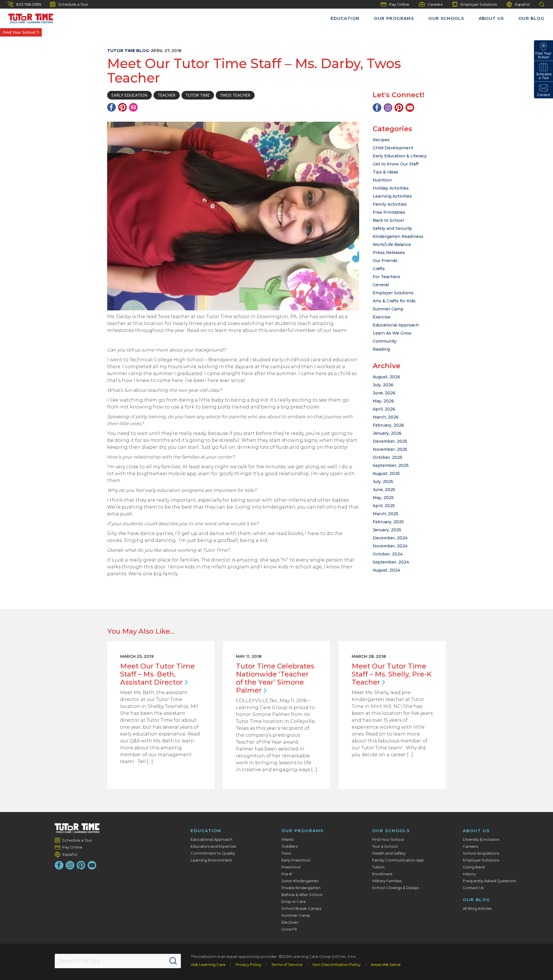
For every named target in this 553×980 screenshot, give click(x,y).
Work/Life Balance (392, 244)
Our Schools (446, 18)
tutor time (198, 95)
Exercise (382, 317)
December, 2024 (390, 537)
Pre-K (286, 874)
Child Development (393, 147)
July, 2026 (383, 384)
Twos (286, 853)
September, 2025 (391, 465)
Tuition (378, 867)
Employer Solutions (479, 4)
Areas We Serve (386, 964)
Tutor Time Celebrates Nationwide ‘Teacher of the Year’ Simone (275, 678)
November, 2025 (390, 449)
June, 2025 (384, 489)
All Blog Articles (477, 908)
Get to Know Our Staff (395, 164)
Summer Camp (388, 309)
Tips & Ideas (385, 172)
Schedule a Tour (73, 4)
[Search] (173, 961)
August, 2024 (386, 570)
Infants (287, 839)
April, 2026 (384, 409)
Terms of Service (286, 964)
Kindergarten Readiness (398, 236)
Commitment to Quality (213, 853)
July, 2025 (383, 481)
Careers (434, 4)
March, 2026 (386, 417)
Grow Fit (289, 929)
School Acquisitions (481, 853)
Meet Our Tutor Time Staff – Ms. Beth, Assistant (157, 674)
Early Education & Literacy (400, 155)
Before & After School (301, 894)
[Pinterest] (122, 107)
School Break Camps (301, 908)
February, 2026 (388, 425)
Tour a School (384, 846)
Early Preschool (295, 860)
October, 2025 (387, 457)
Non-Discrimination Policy (337, 964)
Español (522, 4)
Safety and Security (392, 228)
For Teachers (386, 276)
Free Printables (389, 212)
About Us (491, 18)
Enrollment (382, 874)
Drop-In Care (293, 901)
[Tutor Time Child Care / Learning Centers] (78, 828)
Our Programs (394, 18)
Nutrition (382, 180)
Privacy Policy (248, 964)
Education (345, 18)
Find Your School (19, 32)
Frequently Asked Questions (489, 880)
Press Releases (389, 252)
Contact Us (473, 887)
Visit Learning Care (208, 964)
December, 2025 (390, 441)
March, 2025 (385, 513)
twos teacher (235, 95)
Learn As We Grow (392, 333)
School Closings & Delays (395, 887)
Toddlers (289, 846)
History (469, 874)
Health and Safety (389, 853)
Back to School (388, 220)
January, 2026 (387, 433)
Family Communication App (398, 860)
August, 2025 (386, 473)
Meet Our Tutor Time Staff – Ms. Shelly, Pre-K (392, 674)
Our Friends (385, 260)
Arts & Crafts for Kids (394, 300)
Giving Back (474, 867)
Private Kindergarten (301, 887)
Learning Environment (211, 860)
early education (129, 95)
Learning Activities (392, 196)
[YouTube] (410, 107)
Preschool (290, 867)
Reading (381, 349)
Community (385, 341)
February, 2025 (388, 521)
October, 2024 (388, 554)
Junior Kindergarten (300, 880)
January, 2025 (387, 529)
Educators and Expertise (213, 846)
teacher (166, 95)
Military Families (387, 880)
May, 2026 (383, 401)
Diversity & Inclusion (481, 839)
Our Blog (531, 18)
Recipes (381, 139)
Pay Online (399, 4)
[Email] (133, 107)
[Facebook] (111, 107)
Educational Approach (396, 325)
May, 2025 (383, 497)
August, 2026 (386, 376)
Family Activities (390, 204)
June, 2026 (384, 393)
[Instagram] (388, 107)
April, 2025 (384, 505)
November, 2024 (390, 546)
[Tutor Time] (28, 17)
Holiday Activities (391, 188)
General (381, 284)
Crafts (379, 268)
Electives (289, 922)
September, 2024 (391, 562)
